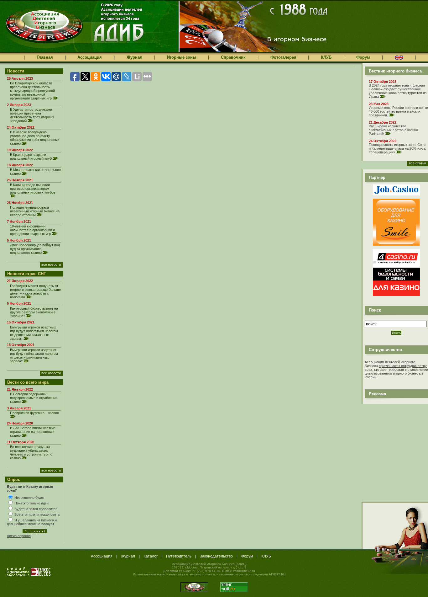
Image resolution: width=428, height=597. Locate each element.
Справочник (233, 57)
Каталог (151, 556)
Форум (363, 57)
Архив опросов (19, 536)
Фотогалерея (283, 57)
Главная (45, 57)
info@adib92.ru (244, 571)
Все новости (51, 264)
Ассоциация (89, 57)
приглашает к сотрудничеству (403, 366)
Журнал (134, 57)
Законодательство (216, 556)
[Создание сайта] (29, 571)
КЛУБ (326, 57)
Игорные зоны (181, 57)
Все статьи (417, 163)
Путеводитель (178, 556)
